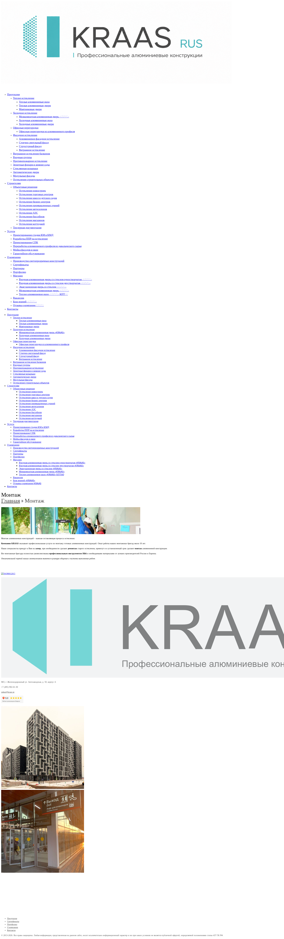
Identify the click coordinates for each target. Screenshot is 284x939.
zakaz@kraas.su (7, 692)
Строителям (14, 183)
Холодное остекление (25, 112)
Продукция (13, 94)
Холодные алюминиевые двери (36, 123)
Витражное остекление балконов (31, 153)
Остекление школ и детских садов (38, 197)
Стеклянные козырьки (25, 168)
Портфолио (19, 271)
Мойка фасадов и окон (25, 249)
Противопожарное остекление (30, 160)
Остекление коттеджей (32, 223)
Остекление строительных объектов (33, 179)
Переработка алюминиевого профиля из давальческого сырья (47, 246)
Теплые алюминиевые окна (34, 101)
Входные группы (22, 157)
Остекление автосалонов (33, 209)
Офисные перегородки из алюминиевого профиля (47, 131)
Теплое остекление (23, 98)
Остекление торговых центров (36, 194)
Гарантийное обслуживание (29, 253)
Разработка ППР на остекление (30, 238)
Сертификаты (21, 264)
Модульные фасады (24, 175)
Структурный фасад (30, 146)
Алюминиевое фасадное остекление (39, 138)
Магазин (18, 275)
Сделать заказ (7, 569)
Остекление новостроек (32, 190)
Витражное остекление (32, 149)
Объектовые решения (25, 186)
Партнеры (18, 268)
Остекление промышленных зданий (39, 205)
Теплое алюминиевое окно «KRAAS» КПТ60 (43, 294)
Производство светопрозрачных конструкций (38, 260)
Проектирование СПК (25, 242)
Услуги (11, 231)
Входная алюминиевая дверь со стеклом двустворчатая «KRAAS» (55, 283)
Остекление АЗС (28, 212)
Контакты (12, 308)
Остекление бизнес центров (34, 201)
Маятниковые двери (30, 109)
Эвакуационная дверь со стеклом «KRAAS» (42, 286)
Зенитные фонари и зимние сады (31, 164)
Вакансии (18, 297)
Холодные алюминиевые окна (36, 120)
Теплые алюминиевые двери (35, 105)
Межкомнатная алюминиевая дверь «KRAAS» (44, 116)
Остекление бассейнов (32, 216)
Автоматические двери (26, 172)
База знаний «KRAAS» (25, 301)
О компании (14, 257)
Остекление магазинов (32, 220)
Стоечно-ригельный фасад (34, 142)
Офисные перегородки (25, 127)
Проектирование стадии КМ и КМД (33, 234)
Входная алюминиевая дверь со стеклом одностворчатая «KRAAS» (55, 279)
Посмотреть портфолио (24, 569)
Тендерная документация (27, 227)
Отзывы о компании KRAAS (28, 305)
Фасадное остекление (25, 135)
